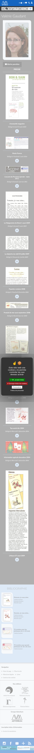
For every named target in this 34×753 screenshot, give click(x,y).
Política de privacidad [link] (17, 390)
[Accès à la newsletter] (20, 8)
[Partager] (23, 9)
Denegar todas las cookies (17, 383)
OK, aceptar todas (17, 380)
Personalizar (17, 387)
